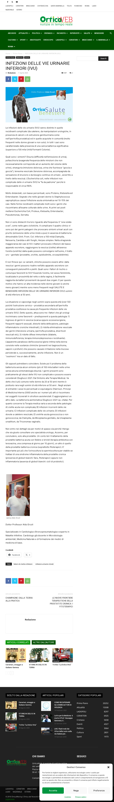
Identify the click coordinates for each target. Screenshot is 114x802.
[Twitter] (12, 2)
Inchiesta (61, 33)
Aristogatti (35, 40)
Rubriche (20, 57)
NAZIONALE (10, 10)
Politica (36, 33)
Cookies (68, 797)
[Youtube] (17, 2)
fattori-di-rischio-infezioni (23, 564)
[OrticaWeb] (57, 21)
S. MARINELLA (102, 40)
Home (8, 53)
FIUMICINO (78, 6)
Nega (76, 790)
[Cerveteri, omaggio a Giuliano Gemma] (16, 655)
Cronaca (48, 33)
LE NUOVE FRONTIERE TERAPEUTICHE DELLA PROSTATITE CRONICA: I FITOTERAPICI (61, 602)
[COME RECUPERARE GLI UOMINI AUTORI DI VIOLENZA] (46, 706)
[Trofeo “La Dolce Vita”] (62, 655)
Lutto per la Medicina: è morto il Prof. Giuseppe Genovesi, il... (63, 718)
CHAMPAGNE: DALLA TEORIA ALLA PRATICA (19, 599)
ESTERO (19, 10)
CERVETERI (19, 6)
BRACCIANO (30, 6)
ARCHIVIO (12, 33)
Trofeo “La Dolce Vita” (61, 665)
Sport (23, 40)
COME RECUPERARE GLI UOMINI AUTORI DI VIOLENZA (62, 704)
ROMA (87, 6)
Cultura (12, 40)
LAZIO (94, 6)
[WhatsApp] (27, 79)
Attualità (23, 33)
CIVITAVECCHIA (42, 6)
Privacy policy (80, 797)
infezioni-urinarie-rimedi (44, 564)
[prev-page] (7, 673)
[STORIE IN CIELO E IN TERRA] (39, 655)
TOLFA (69, 6)
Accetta (53, 790)
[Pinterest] (21, 79)
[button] (108, 767)
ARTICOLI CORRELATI (18, 642)
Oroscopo (48, 40)
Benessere (99, 33)
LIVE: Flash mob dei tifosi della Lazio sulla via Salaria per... (63, 731)
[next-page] (11, 673)
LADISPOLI (9, 6)
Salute (87, 33)
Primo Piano (17, 53)
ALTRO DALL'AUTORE (43, 642)
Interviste (75, 33)
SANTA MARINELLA (57, 6)
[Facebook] (8, 2)
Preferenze (99, 790)
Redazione (12, 73)
